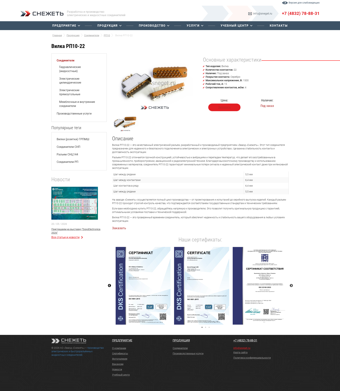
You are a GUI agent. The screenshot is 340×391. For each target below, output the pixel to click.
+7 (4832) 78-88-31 (301, 13)
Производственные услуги (74, 113)
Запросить (224, 107)
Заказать (119, 228)
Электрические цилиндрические (70, 80)
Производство (152, 25)
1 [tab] (202, 327)
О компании (119, 348)
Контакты (279, 25)
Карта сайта (240, 352)
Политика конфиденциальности (252, 357)
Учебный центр (235, 25)
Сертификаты (120, 353)
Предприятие (64, 25)
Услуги (193, 25)
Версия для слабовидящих (304, 2)
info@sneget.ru (262, 13)
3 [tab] (209, 327)
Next (291, 285)
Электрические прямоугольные (69, 92)
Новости (117, 369)
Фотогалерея (119, 358)
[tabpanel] (143, 286)
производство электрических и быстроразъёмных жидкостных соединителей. (77, 351)
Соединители (65, 60)
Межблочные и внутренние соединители (77, 104)
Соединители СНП (68, 147)
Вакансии (117, 364)
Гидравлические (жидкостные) (70, 69)
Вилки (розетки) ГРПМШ (73, 139)
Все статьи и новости (65, 237)
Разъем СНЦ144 (67, 154)
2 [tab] (205, 327)
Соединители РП (67, 162)
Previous (109, 285)
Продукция (107, 25)
